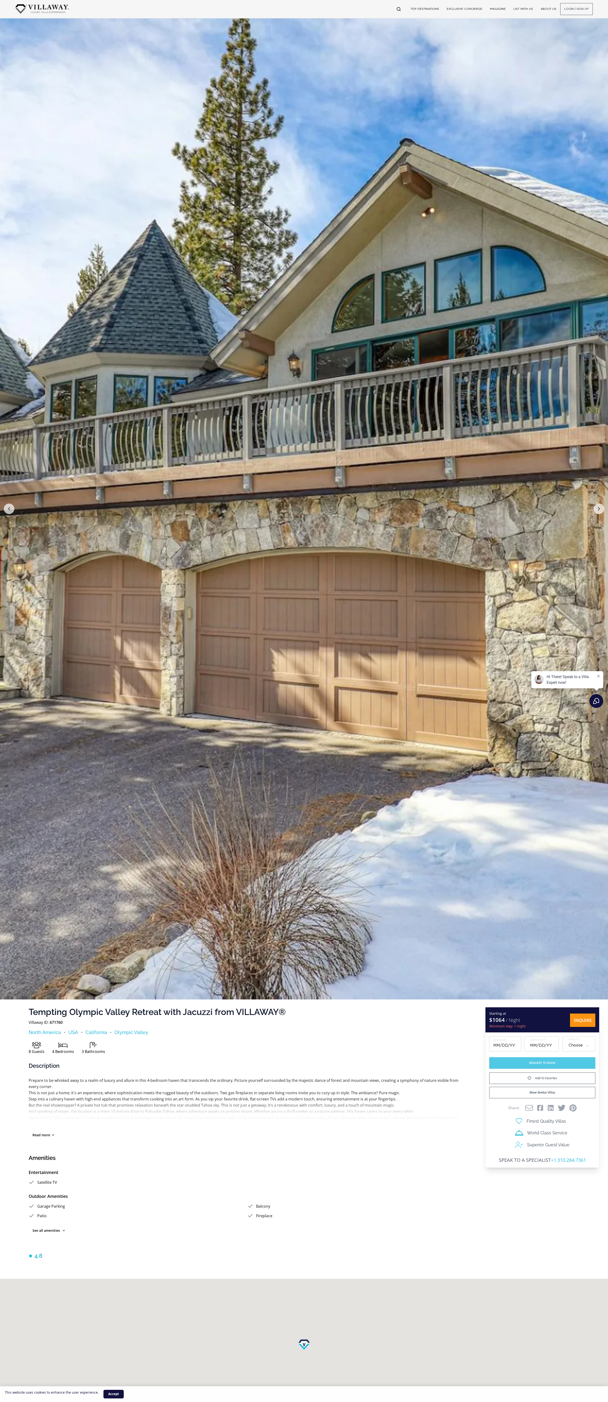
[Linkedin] (550, 1108)
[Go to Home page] (42, 9)
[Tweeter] (561, 1108)
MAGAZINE (498, 9)
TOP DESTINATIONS (425, 9)
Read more (41, 1135)
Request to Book (542, 1063)
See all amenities (46, 1230)
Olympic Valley (131, 1032)
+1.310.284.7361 (568, 1160)
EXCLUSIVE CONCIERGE (464, 9)
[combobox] (579, 1045)
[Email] (529, 1108)
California (96, 1032)
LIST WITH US (523, 9)
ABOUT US (548, 9)
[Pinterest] (573, 1108)
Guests (574, 1040)
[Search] (398, 9)
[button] (9, 509)
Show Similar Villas (542, 1092)
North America (45, 1032)
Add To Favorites (546, 1078)
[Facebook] (540, 1108)
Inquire (583, 1020)
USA (73, 1032)
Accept (113, 1394)
